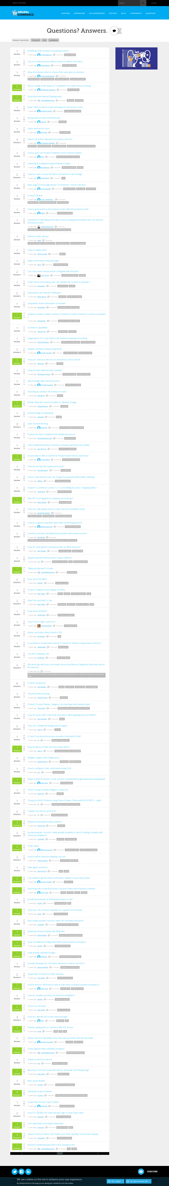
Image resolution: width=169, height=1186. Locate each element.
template (64, 406)
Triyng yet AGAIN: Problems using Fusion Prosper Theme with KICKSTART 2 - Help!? (64, 800)
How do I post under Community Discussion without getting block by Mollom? (62, 714)
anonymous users (47, 79)
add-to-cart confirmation (70, 342)
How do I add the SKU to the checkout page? (48, 1016)
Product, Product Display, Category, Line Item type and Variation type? (59, 704)
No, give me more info (139, 1181)
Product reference (34, 516)
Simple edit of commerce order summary (46, 974)
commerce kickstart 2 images (70, 957)
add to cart (32, 146)
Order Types (33, 845)
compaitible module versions (68, 307)
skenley (40, 999)
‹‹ (21, 1153)
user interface (65, 132)
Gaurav (43, 122)
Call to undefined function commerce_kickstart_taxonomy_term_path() (58, 444)
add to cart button (59, 146)
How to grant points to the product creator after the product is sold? (58, 209)
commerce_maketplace (67, 449)
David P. (40, 583)
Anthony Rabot (42, 861)
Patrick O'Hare (42, 698)
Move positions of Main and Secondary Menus (49, 746)
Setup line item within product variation (45, 370)
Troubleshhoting (70, 626)
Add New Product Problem (40, 1091)
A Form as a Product (37, 1006)
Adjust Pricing (77, 551)
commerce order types (88, 850)
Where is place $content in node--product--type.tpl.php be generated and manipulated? (66, 779)
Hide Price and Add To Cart (40, 600)
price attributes (91, 687)
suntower (40, 1117)
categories (64, 762)
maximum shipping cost (69, 861)
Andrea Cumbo (46, 111)
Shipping (71, 100)
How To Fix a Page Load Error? (41, 621)
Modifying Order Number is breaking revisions (48, 50)
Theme (57, 730)
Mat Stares (41, 396)
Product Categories (78, 594)
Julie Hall (44, 132)
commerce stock (62, 583)
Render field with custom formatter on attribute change (52, 402)
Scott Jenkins (45, 460)
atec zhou (44, 783)
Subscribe (152, 1171)
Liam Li (39, 730)
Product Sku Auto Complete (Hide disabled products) (51, 434)
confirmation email (60, 265)
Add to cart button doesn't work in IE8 (45, 632)
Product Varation (35, 195)
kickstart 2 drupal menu (60, 740)
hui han (39, 946)
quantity (60, 794)
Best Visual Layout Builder (65, 1085)
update (71, 286)
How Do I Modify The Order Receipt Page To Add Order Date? (56, 1112)
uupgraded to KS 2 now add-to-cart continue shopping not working (57, 338)
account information (78, 79)
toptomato (41, 286)
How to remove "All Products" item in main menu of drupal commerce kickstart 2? (63, 984)
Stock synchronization (37, 579)
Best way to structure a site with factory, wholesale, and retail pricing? (58, 1070)
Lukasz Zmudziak (47, 1042)
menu (60, 594)
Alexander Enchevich (48, 90)
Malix (43, 213)
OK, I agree (116, 1181)
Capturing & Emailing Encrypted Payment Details (49, 163)
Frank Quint (41, 615)
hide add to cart (82, 604)
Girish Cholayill (46, 353)
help (88, 594)
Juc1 (38, 772)
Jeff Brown (41, 658)
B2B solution (63, 647)
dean (39, 240)
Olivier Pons (41, 332)
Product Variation (83, 374)
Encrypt (80, 167)
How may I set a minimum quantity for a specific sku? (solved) (55, 909)
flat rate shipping (63, 658)
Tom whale (41, 978)
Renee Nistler (42, 935)
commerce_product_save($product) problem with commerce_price (57, 533)
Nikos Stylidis (42, 502)
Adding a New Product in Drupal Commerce (73, 708)
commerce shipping (78, 243)
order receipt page (63, 1117)
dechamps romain (43, 374)
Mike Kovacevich (47, 527)
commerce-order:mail (72, 111)
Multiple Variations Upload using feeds (45, 348)
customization (62, 1127)
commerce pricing (60, 914)
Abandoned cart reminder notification (44, 292)
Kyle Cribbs (41, 594)
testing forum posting (59, 815)
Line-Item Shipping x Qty (38, 653)
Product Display (66, 783)
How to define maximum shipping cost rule (46, 856)
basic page (80, 189)
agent (66, 871)
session (59, 364)
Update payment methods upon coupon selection (50, 557)
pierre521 (40, 794)
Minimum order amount (38, 236)
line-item (60, 839)
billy (55, 1031)
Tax (63, 178)
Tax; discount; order (65, 978)
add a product (63, 202)
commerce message (73, 385)
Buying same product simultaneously (44, 117)
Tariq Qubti (41, 708)
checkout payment (68, 167)
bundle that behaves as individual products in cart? (50, 899)
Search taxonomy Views (71, 460)
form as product (63, 1010)
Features (65, 13)
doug (39, 265)
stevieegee (41, 537)
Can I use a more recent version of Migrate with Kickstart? (53, 271)
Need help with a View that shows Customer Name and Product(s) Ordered (61, 888)
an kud (39, 903)
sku (67, 1021)
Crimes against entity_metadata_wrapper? (46, 1048)
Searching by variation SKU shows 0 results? (47, 391)
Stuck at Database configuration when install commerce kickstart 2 (57, 941)
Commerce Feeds (85, 353)
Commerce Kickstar (64, 1138)
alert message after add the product (44, 380)
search (60, 396)
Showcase (150, 13)
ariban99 (40, 417)
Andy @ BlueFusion (48, 100)
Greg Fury (40, 1127)
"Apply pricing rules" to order (40, 568)
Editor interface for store (39, 128)
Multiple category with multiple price (43, 757)
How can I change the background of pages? (47, 725)
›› (97, 1153)
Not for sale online (69, 65)
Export (77, 893)
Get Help (113, 13)
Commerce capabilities (38, 327)
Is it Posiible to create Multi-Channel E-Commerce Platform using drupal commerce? (64, 643)
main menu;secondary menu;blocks (67, 751)
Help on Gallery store (37, 249)
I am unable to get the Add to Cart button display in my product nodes (59, 877)
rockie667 (40, 839)
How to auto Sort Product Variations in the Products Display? (55, 152)
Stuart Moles (45, 65)
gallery (62, 254)
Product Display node (63, 516)
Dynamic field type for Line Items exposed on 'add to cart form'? (56, 963)
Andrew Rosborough (44, 438)
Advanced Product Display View (68, 157)
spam (62, 719)
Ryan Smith (41, 1010)
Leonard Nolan (46, 626)
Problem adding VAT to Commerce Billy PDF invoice (50, 1027)
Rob (42, 157)
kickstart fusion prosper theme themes (65, 804)
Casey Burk (41, 492)
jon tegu (40, 1085)
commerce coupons (60, 562)
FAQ (44, 40)
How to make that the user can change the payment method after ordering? (61, 477)
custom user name (62, 79)
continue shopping (88, 342)
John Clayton (41, 551)
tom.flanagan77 (42, 470)
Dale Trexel (45, 275)
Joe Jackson (41, 636)
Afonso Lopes (42, 254)
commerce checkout (65, 213)
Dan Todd (44, 893)
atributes (61, 826)
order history (62, 286)
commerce (69, 687)
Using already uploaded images (41, 952)
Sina (38, 1063)
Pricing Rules (65, 470)
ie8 (59, 636)
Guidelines (53, 40)
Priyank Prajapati (47, 385)
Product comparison (37, 682)
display (66, 594)
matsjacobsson (42, 406)
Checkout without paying (38, 693)
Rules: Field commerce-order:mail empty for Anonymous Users (55, 107)
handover (72, 332)
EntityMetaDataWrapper (75, 1053)
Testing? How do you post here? (42, 811)
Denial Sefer (41, 321)
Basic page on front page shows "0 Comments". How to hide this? (57, 184)
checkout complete (74, 297)
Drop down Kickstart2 (37, 611)
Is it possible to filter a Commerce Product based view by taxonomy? (58, 455)
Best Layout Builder (36, 1080)
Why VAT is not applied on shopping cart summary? (50, 498)
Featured (36, 40)
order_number (70, 55)
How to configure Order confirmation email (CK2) (49, 768)
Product (70, 893)
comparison (80, 687)
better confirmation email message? (43, 260)
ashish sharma (42, 762)
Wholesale (62, 604)
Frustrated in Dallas (67, 1106)
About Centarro (19, 3)
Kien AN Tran (41, 449)
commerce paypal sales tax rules (71, 428)
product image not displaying (40, 412)
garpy (39, 914)
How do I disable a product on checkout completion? (51, 995)
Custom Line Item (69, 374)
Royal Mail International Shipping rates (45, 96)
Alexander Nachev (43, 513)
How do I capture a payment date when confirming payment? (55, 522)
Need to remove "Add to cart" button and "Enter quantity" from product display (63, 1134)
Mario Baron (41, 297)
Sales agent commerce (38, 867)
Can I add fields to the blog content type (45, 1123)
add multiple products (48, 202)
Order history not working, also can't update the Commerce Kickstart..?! (59, 282)
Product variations (70, 353)
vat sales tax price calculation (67, 925)
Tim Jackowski (46, 189)
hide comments (69, 189)
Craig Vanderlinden (48, 76)
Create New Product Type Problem (43, 1102)
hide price (71, 604)
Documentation (97, 13)
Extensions (79, 13)
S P (38, 671)
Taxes (74, 1149)
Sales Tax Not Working (38, 423)
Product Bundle (60, 903)
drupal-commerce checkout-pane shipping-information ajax (49, 230)
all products (65, 989)
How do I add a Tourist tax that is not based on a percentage (55, 174)
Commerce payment (63, 481)
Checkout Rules (33, 79)
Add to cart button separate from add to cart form (50, 139)
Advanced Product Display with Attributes (46, 931)
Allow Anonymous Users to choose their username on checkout (56, 72)
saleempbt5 (41, 647)
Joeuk (39, 1031)
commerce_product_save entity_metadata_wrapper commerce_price (52, 540)
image (59, 417)
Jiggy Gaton (41, 1074)
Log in (153, 3)
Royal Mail (79, 100)
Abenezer (40, 364)
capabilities (63, 332)
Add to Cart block (44, 146)
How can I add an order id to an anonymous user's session (54, 359)
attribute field (33, 202)
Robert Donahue (43, 342)
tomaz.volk (41, 826)
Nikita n (40, 481)
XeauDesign (45, 167)
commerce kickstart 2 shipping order (41, 243)
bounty (84, 893)
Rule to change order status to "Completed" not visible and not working (59, 85)
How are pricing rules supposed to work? (46, 466)
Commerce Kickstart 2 (69, 275)
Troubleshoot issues (62, 946)
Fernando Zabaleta (48, 143)
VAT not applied (65, 502)
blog (70, 1127)
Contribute (136, 13)
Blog (123, 13)
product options (65, 551)
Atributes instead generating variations (45, 821)
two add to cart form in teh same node (81, 146)
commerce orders (72, 850)
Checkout (62, 122)
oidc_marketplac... (47, 199)
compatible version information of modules (47, 303)
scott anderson (46, 55)
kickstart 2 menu (77, 989)
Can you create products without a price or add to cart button (55, 61)
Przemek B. (41, 1138)
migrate (82, 275)
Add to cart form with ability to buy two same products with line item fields (60, 1038)
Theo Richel (45, 178)
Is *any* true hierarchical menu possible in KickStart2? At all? (54, 736)
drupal (61, 687)
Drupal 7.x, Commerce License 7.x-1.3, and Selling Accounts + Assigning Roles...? (62, 487)
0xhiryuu (44, 957)
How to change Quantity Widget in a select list (48, 789)
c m (38, 562)
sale (60, 871)
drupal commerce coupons (40, 1059)
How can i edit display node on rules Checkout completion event (56, 509)
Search (121, 3)
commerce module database (69, 321)
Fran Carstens (42, 719)
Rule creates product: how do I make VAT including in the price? (56, 920)
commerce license (64, 492)
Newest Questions (21, 40)
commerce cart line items (70, 967)
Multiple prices (75, 762)
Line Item (69, 1042)
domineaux (41, 307)
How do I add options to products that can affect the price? (54, 547)
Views (63, 893)
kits (69, 903)
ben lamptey (41, 687)
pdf (60, 1031)
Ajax (70, 562)
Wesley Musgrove (47, 227)
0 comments (91, 189)
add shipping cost (62, 243)
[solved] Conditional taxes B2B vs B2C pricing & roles (51, 1144)
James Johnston (42, 967)
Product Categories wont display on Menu (46, 589)
